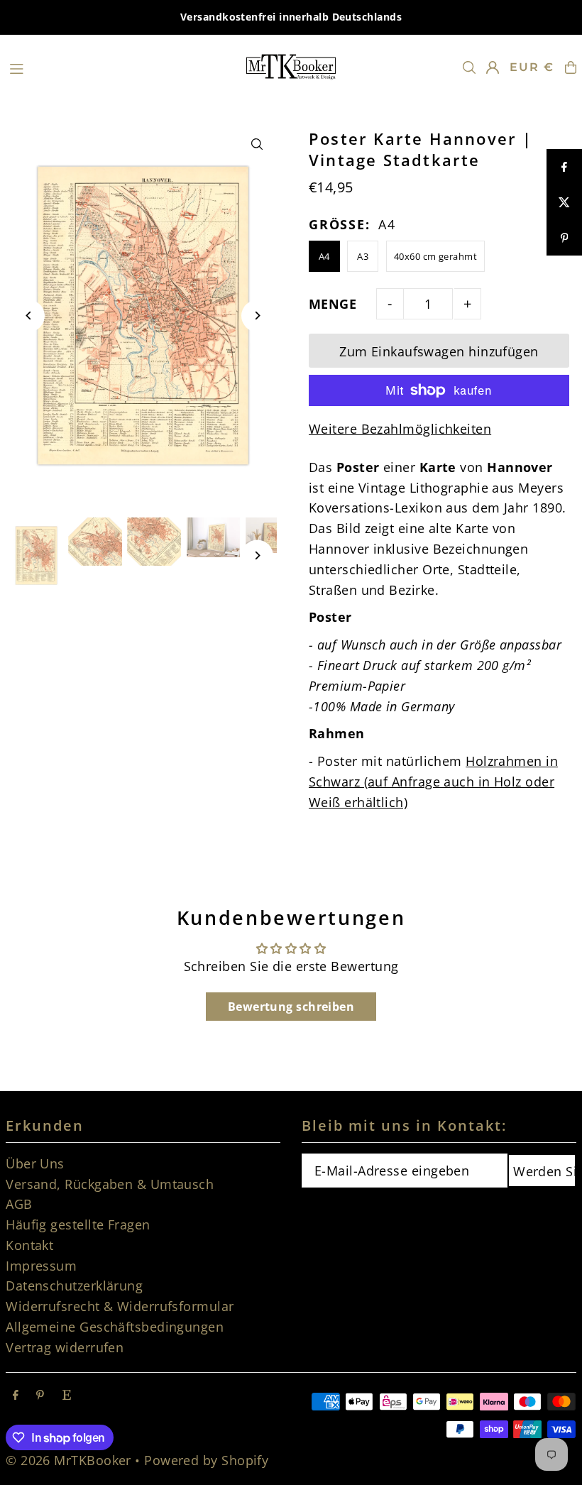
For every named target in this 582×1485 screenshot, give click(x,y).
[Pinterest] (40, 1394)
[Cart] (570, 67)
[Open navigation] (119, 67)
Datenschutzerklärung (74, 1285)
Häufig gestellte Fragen (78, 1224)
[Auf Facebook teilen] (564, 167)
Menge (332, 303)
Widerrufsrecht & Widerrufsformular (120, 1306)
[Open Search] (469, 67)
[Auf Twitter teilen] (564, 202)
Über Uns (35, 1163)
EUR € (532, 67)
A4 (324, 256)
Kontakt (29, 1245)
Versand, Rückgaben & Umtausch (110, 1184)
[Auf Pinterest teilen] (564, 238)
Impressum (41, 1265)
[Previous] (29, 315)
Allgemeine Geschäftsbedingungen (115, 1326)
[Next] (257, 315)
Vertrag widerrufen (64, 1347)
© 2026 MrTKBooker (68, 1460)
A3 (362, 256)
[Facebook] (15, 1394)
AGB (19, 1203)
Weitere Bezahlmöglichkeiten (400, 428)
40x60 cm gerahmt (435, 256)
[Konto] (492, 67)
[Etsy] (66, 1394)
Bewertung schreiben (291, 1006)
